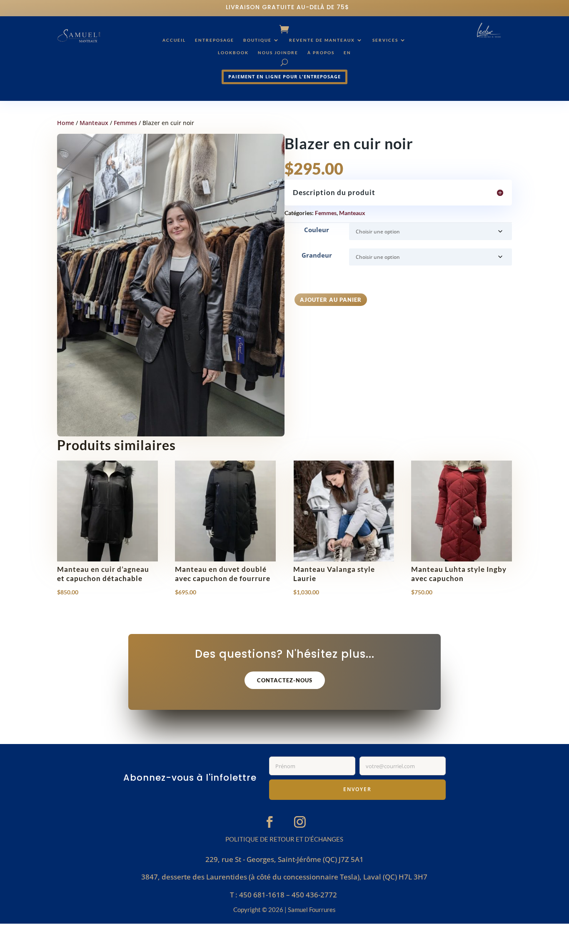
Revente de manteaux (322, 40)
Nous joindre (278, 52)
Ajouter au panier (331, 299)
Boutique (257, 40)
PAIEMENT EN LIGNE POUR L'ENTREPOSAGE (284, 76)
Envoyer (357, 789)
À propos (320, 52)
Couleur (316, 229)
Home (65, 123)
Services (385, 40)
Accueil (174, 40)
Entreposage (214, 40)
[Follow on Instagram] (300, 821)
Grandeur (317, 255)
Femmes (125, 123)
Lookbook (233, 52)
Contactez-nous (284, 680)
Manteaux (94, 123)
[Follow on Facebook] (269, 821)
